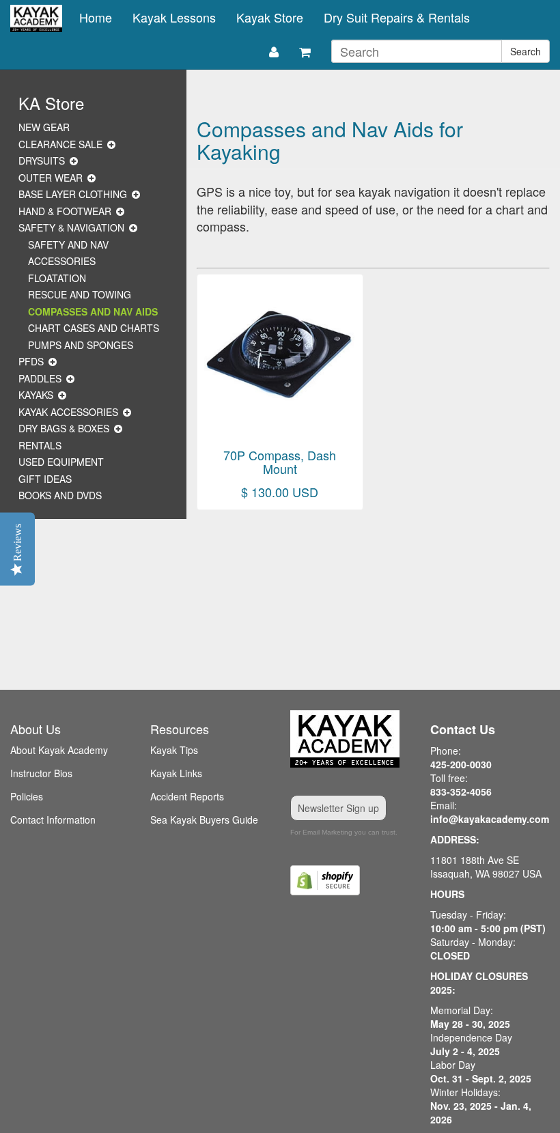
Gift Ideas (45, 479)
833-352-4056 (461, 791)
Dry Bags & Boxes (63, 428)
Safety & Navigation (71, 227)
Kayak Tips (174, 750)
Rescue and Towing (79, 294)
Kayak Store (269, 17)
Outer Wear (50, 177)
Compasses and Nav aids (93, 311)
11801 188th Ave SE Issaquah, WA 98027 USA (486, 866)
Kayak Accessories (68, 412)
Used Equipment (61, 461)
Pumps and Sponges (80, 345)
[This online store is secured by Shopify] (350, 880)
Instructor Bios (41, 773)
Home (95, 17)
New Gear (44, 127)
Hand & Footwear (64, 211)
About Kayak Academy (59, 750)
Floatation (57, 278)
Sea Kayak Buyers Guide (204, 819)
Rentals (39, 445)
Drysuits (41, 160)
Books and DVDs (60, 495)
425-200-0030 (461, 764)
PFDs (31, 361)
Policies (26, 796)
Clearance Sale (60, 144)
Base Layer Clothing (72, 194)
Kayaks (35, 395)
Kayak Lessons (174, 17)
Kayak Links (176, 773)
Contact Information (53, 819)
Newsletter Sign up (338, 808)
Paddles (39, 378)
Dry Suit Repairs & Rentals (397, 17)
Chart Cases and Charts (93, 328)
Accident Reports (187, 796)
